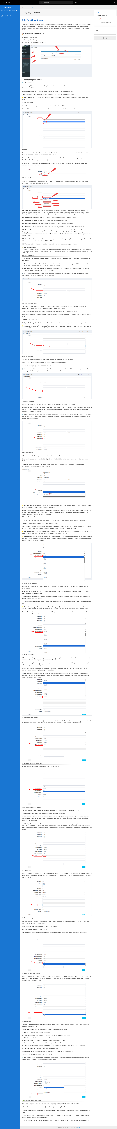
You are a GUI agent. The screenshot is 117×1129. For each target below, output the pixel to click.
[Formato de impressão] (107, 38)
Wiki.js (78, 1127)
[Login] (114, 2)
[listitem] (105, 15)
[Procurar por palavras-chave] (76, 2)
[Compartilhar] (103, 38)
